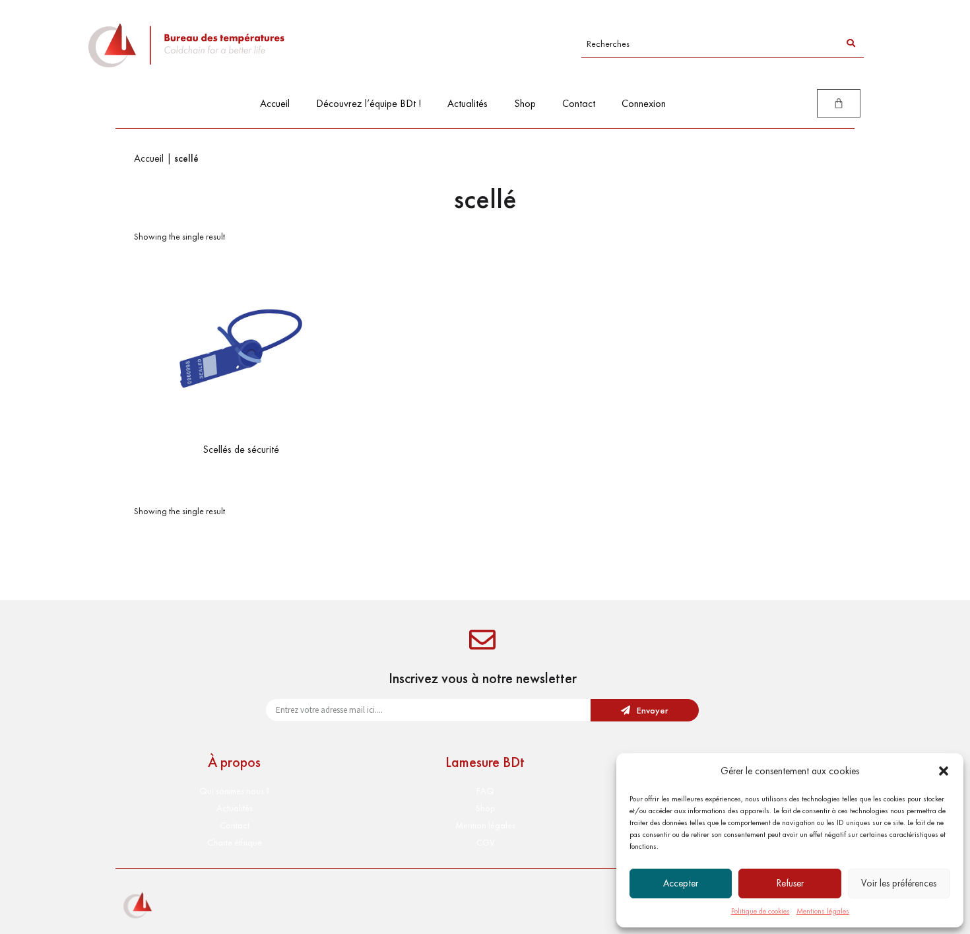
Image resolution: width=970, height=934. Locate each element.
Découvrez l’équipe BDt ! (368, 103)
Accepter (680, 883)
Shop (525, 103)
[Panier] (838, 103)
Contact (578, 103)
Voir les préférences (898, 883)
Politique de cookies (760, 911)
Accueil (275, 103)
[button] (943, 771)
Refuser (790, 883)
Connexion (644, 103)
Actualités (467, 103)
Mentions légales (822, 911)
